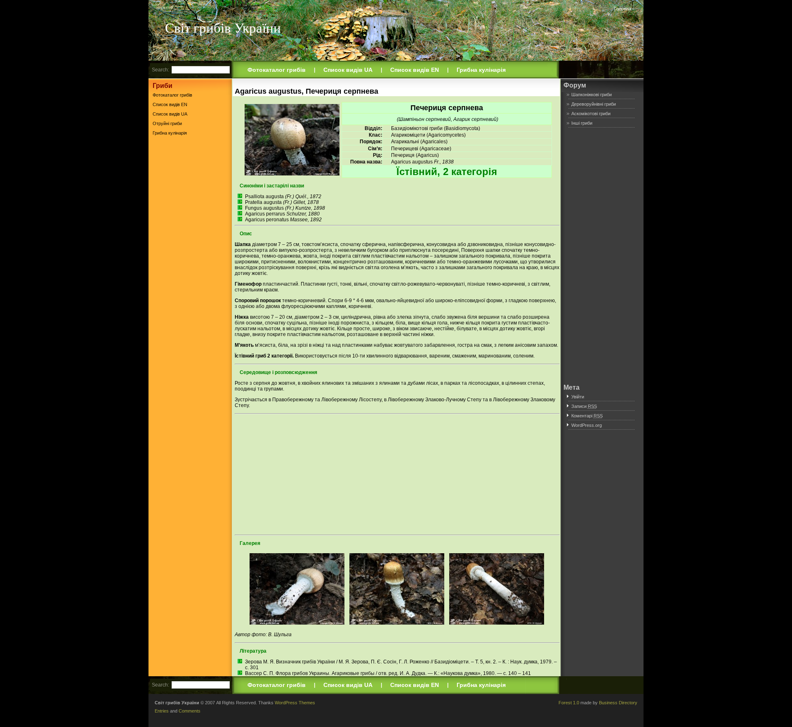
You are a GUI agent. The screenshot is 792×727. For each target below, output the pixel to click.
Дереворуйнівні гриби (593, 104)
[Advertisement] (190, 268)
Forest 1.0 (569, 702)
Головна (622, 8)
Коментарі (587, 415)
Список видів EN (414, 69)
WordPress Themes (295, 702)
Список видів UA (347, 69)
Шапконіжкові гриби (591, 94)
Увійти (577, 396)
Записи (584, 406)
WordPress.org (586, 425)
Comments (189, 710)
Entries (162, 710)
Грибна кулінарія (481, 69)
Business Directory (618, 702)
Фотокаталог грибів (277, 69)
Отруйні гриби (167, 123)
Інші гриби (581, 123)
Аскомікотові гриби (590, 113)
